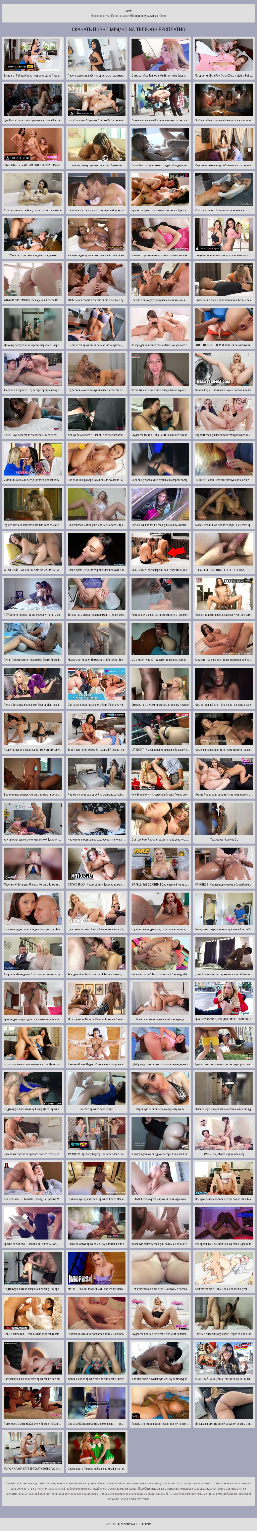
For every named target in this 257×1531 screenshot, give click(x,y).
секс (128, 10)
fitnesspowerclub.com (133, 1524)
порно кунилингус (146, 16)
